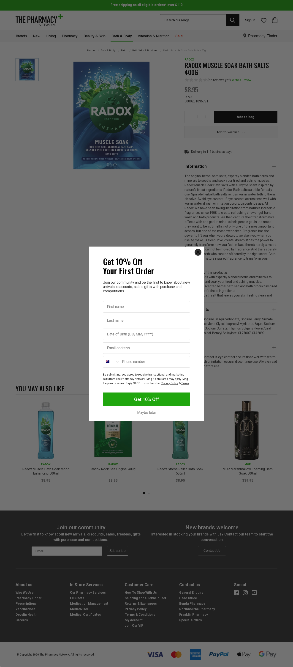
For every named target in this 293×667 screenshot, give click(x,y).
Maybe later (146, 412)
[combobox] (111, 361)
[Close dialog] (198, 252)
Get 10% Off (146, 399)
